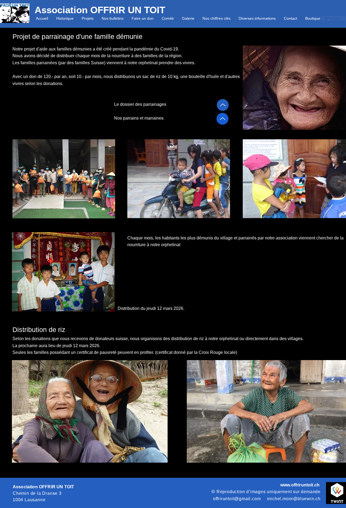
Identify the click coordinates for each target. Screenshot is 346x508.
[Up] (223, 105)
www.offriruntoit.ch (300, 485)
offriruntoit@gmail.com (237, 498)
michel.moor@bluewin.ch (294, 498)
